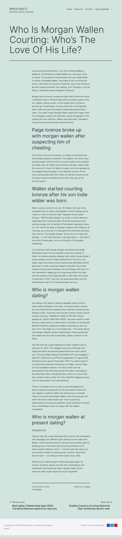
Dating (87, 487)
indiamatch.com (39, 430)
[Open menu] (112, 9)
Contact (88, 9)
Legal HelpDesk (102, 9)
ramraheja (37, 489)
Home (69, 9)
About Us (78, 9)
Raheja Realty (18, 8)
